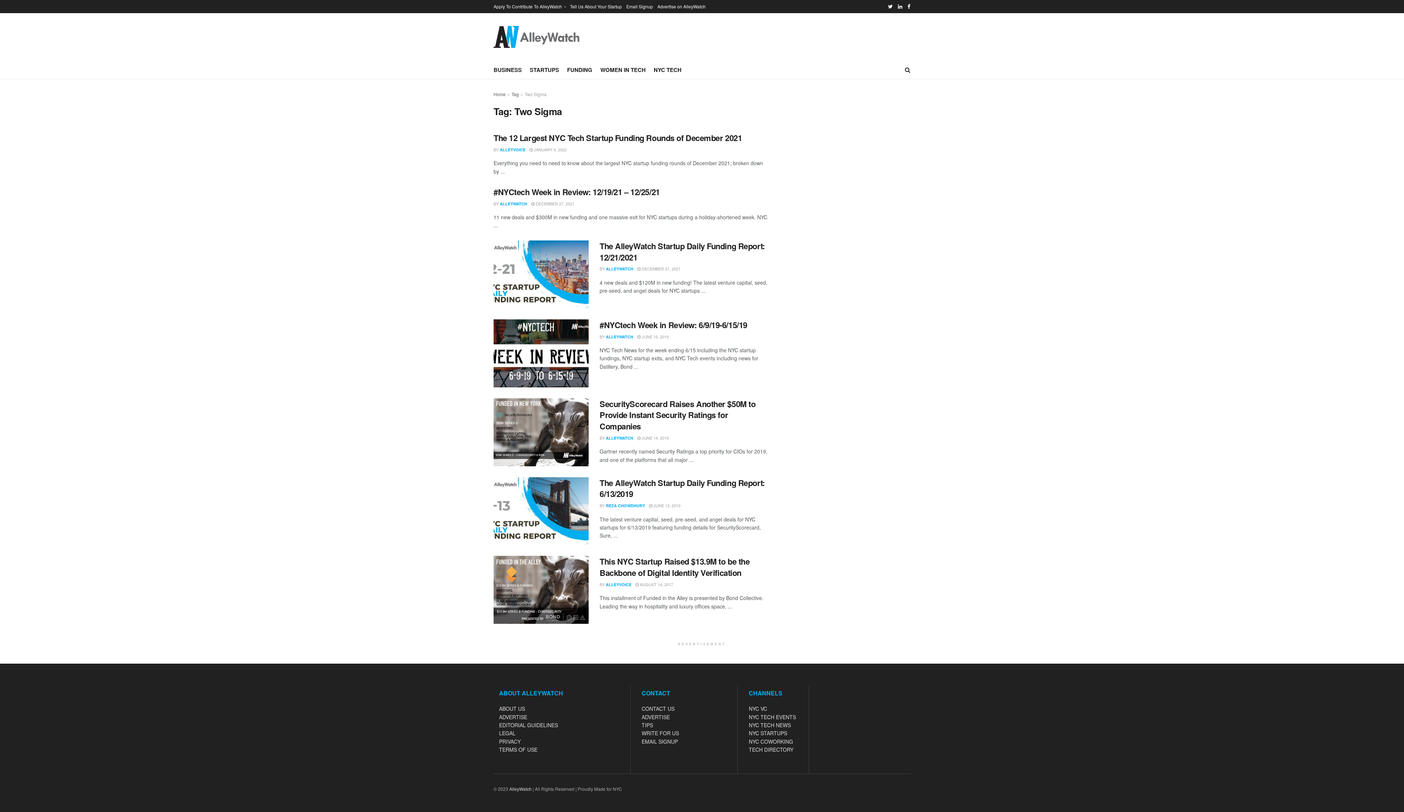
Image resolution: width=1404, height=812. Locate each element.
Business (508, 70)
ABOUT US (512, 708)
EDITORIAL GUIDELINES (528, 725)
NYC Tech (668, 70)
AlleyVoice (512, 149)
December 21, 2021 (660, 269)
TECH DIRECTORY (771, 749)
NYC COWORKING (771, 741)
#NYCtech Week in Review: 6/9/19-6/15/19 (673, 325)
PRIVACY (510, 741)
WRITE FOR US (660, 733)
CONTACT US (658, 708)
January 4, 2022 (550, 149)
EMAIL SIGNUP (660, 741)
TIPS (647, 725)
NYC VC (758, 708)
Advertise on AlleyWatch (681, 6)
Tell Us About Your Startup (596, 6)
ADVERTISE (513, 717)
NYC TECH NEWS (770, 725)
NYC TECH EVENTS (772, 717)
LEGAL (507, 733)
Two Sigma (536, 94)
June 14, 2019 (655, 438)
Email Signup (639, 6)
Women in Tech (623, 70)
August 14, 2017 (656, 584)
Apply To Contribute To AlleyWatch (528, 6)
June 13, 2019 (666, 505)
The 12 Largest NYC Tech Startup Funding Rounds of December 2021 (618, 138)
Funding (579, 70)
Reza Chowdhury (625, 505)
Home (500, 94)
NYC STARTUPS (768, 733)
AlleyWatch (513, 203)
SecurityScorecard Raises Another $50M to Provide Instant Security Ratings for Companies (677, 415)
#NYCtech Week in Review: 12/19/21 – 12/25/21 (577, 192)
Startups (544, 70)
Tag (515, 94)
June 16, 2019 (655, 336)
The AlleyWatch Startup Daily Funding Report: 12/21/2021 (682, 251)
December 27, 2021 (554, 203)
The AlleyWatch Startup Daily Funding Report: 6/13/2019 (682, 488)
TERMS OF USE (518, 749)
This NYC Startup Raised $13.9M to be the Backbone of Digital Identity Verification (675, 566)
